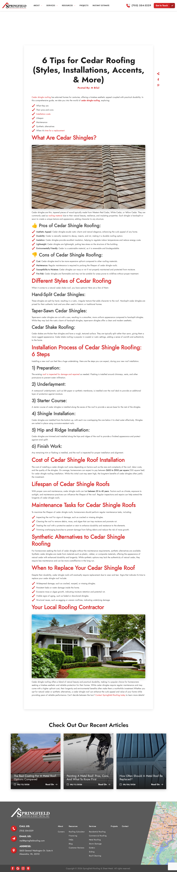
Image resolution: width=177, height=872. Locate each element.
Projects (84, 5)
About (37, 5)
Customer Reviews (76, 847)
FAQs (71, 839)
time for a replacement (55, 130)
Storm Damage (95, 843)
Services (50, 5)
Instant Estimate (101, 5)
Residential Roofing (97, 831)
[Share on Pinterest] (158, 86)
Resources (73, 826)
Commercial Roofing (98, 835)
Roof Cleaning (95, 855)
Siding (92, 851)
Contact (125, 826)
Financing (73, 835)
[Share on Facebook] (158, 80)
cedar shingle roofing (90, 100)
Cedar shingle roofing (41, 97)
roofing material (55, 215)
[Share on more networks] (158, 74)
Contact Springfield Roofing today (110, 695)
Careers (61, 831)
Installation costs (43, 113)
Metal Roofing (95, 839)
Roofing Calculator (77, 831)
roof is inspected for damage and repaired (61, 374)
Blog (71, 843)
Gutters (92, 847)
